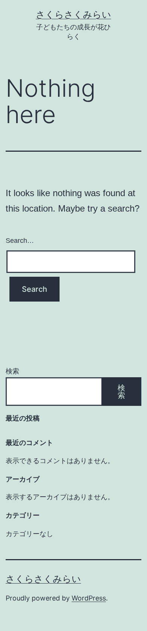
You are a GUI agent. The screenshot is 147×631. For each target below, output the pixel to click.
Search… (20, 240)
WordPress (89, 598)
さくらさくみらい (73, 14)
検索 (12, 371)
